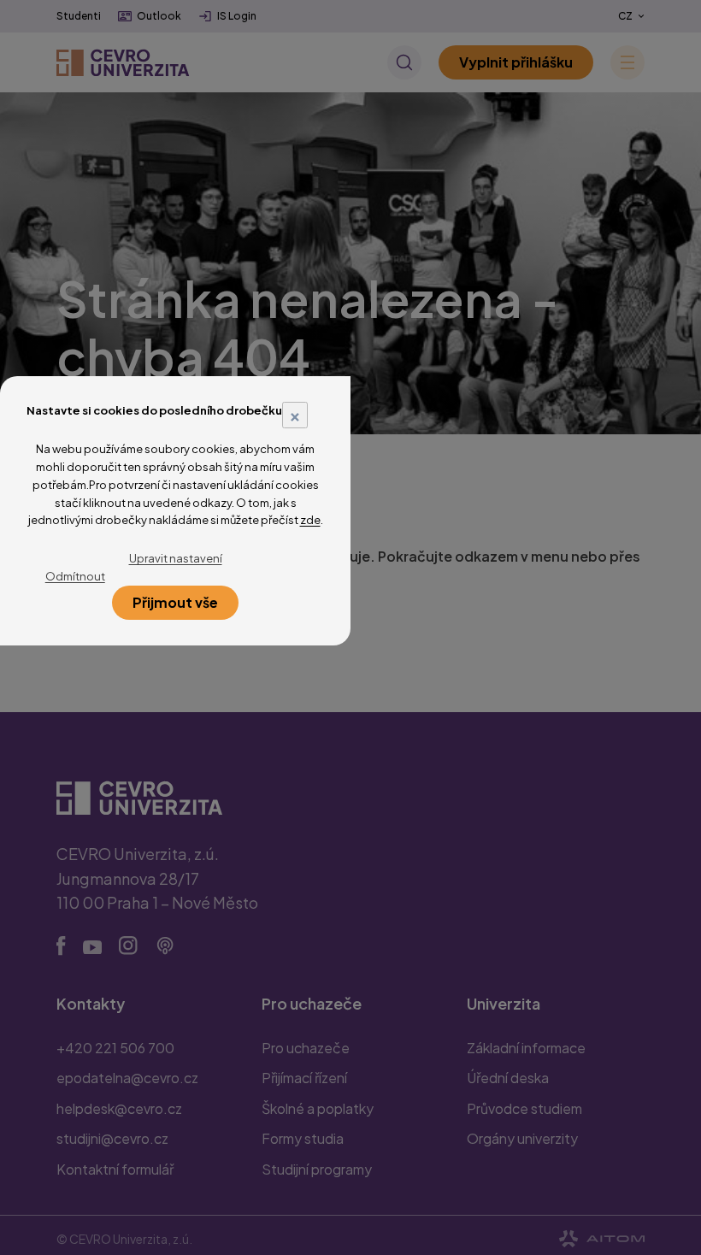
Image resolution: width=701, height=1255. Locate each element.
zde (310, 520)
